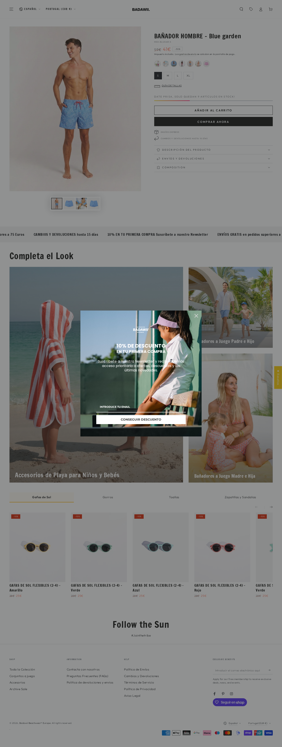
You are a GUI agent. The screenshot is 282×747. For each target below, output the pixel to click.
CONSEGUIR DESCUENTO (141, 419)
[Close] (196, 316)
